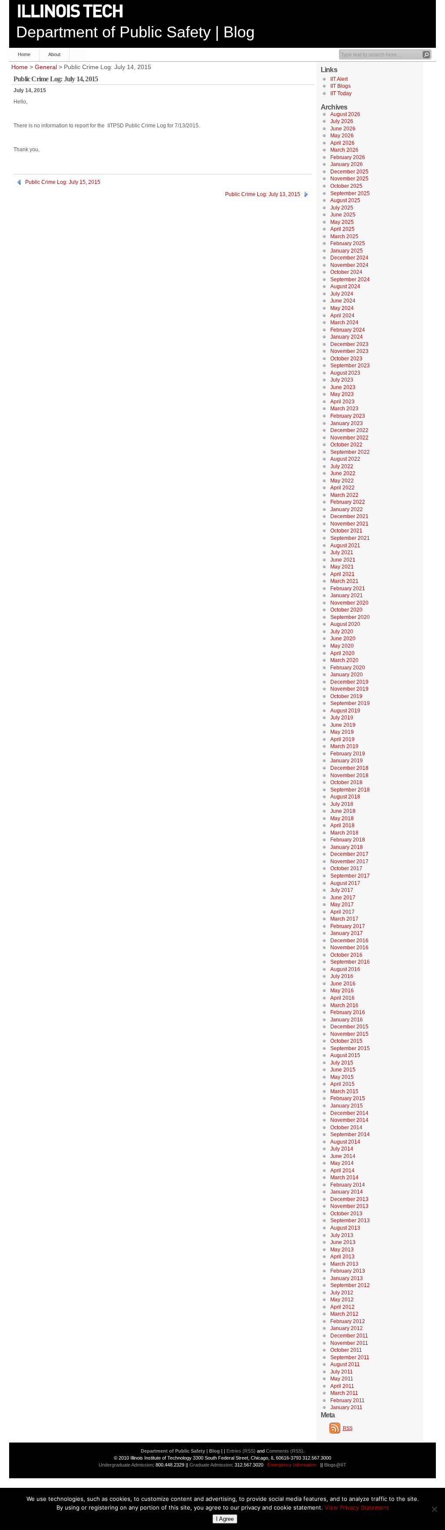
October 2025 (346, 186)
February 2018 (347, 840)
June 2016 (342, 984)
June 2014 (342, 1156)
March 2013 (344, 1264)
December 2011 (349, 1336)
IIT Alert (339, 79)
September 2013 (350, 1220)
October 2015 (346, 1041)
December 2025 (349, 172)
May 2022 (342, 481)
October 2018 (346, 782)
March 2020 (344, 660)
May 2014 (342, 1163)
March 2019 (344, 746)
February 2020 (347, 668)
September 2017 (350, 876)
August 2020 (345, 624)
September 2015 (350, 1048)
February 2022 (347, 502)
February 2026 (347, 157)
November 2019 (349, 689)
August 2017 (345, 883)
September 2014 (350, 1134)
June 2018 (342, 811)
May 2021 (342, 567)
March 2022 (344, 495)
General (46, 67)
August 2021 (345, 545)
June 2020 (342, 638)
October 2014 (346, 1127)
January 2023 (346, 423)
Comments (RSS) (284, 1451)
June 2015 (342, 1070)
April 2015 (342, 1084)
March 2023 (344, 409)
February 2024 (347, 330)
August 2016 (345, 969)
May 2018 (342, 818)
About (54, 54)
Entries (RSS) (241, 1451)
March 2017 (344, 919)
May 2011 (341, 1379)
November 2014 (349, 1120)
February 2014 (347, 1185)
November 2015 (349, 1034)
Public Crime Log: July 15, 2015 (62, 182)
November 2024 (349, 265)
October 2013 (346, 1214)
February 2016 (347, 1012)
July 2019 (341, 718)
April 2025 (342, 229)
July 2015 (341, 1063)
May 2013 (342, 1250)
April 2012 (342, 1307)
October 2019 (346, 696)
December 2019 (349, 682)
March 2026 (344, 150)
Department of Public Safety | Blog (135, 32)
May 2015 (342, 1077)
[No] (434, 1509)
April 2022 (342, 488)
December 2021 (349, 516)
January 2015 (346, 1106)
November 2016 (349, 948)
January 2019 (346, 761)
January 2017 (346, 933)
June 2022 (342, 473)
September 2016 (350, 962)
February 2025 (347, 243)
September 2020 (350, 617)
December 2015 (349, 1027)
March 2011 (344, 1393)
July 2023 (341, 380)
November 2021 (349, 524)
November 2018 (349, 775)
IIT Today (341, 93)
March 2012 (344, 1314)
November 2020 (349, 603)
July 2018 (341, 804)
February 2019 (347, 754)
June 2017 (342, 898)
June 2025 (342, 215)
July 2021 (341, 552)
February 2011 (347, 1400)
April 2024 (342, 316)
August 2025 (345, 200)
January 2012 (346, 1328)
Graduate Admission (210, 1464)
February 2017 (347, 926)
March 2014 (344, 1177)
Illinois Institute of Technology (76, 11)
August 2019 (345, 711)
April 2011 (342, 1386)
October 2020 (346, 610)
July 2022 (341, 466)
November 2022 (349, 438)
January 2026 (346, 164)
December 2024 (349, 258)
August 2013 (345, 1228)
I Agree (225, 1519)
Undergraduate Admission (126, 1464)
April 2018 (342, 825)
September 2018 (350, 790)
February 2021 (347, 588)
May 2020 (342, 646)
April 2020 (342, 653)
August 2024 (345, 286)
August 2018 (345, 797)
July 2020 (341, 632)
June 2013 (342, 1242)
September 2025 (350, 193)
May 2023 (342, 394)
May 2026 (342, 136)
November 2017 (349, 861)
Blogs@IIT (335, 1464)
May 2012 (342, 1300)
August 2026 (345, 114)
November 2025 (349, 179)
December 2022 (349, 430)
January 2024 (346, 337)
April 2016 (342, 998)
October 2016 (346, 955)
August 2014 (345, 1142)
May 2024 (342, 308)
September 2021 (350, 538)
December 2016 (349, 941)
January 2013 (346, 1278)
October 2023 (346, 359)
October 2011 (346, 1350)
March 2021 (344, 581)
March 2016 (344, 1005)
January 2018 (346, 847)
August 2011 (345, 1364)
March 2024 (344, 322)
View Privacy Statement (357, 1507)
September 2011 (349, 1357)
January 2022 (346, 509)
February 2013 (347, 1271)
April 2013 (342, 1257)
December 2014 (349, 1113)
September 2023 (350, 366)
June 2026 (342, 129)
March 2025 (344, 236)
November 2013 (349, 1206)
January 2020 (346, 675)
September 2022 (350, 452)
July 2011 (341, 1372)
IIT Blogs (340, 86)
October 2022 (346, 445)
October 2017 (346, 868)
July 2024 (341, 294)
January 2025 (346, 251)
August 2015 (345, 1055)
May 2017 (342, 904)
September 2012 (350, 1285)
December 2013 (349, 1199)
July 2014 (341, 1149)
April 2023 (342, 402)
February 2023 (347, 416)
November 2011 (349, 1343)
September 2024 (350, 279)
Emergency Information (291, 1464)
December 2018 (349, 768)
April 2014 (342, 1170)
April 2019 (342, 739)
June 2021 (342, 560)
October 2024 (346, 272)
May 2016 (342, 991)
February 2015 (347, 1098)
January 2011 (346, 1407)
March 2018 (344, 833)
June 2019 (342, 725)
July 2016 (341, 976)
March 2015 (344, 1091)
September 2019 (350, 703)
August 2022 (345, 459)
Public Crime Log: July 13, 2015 (262, 194)
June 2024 (342, 301)
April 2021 (342, 574)
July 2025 (341, 208)
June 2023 (342, 387)
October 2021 (346, 531)
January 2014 (346, 1192)
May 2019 (342, 732)
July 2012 (341, 1293)
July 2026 (341, 121)
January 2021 (346, 595)
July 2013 (341, 1235)
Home (24, 54)
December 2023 (349, 344)
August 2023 (345, 373)
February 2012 (347, 1321)
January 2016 (346, 1020)
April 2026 (342, 143)
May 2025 (342, 222)
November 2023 (349, 351)
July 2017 (341, 890)
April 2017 (342, 912)
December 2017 (349, 854)
